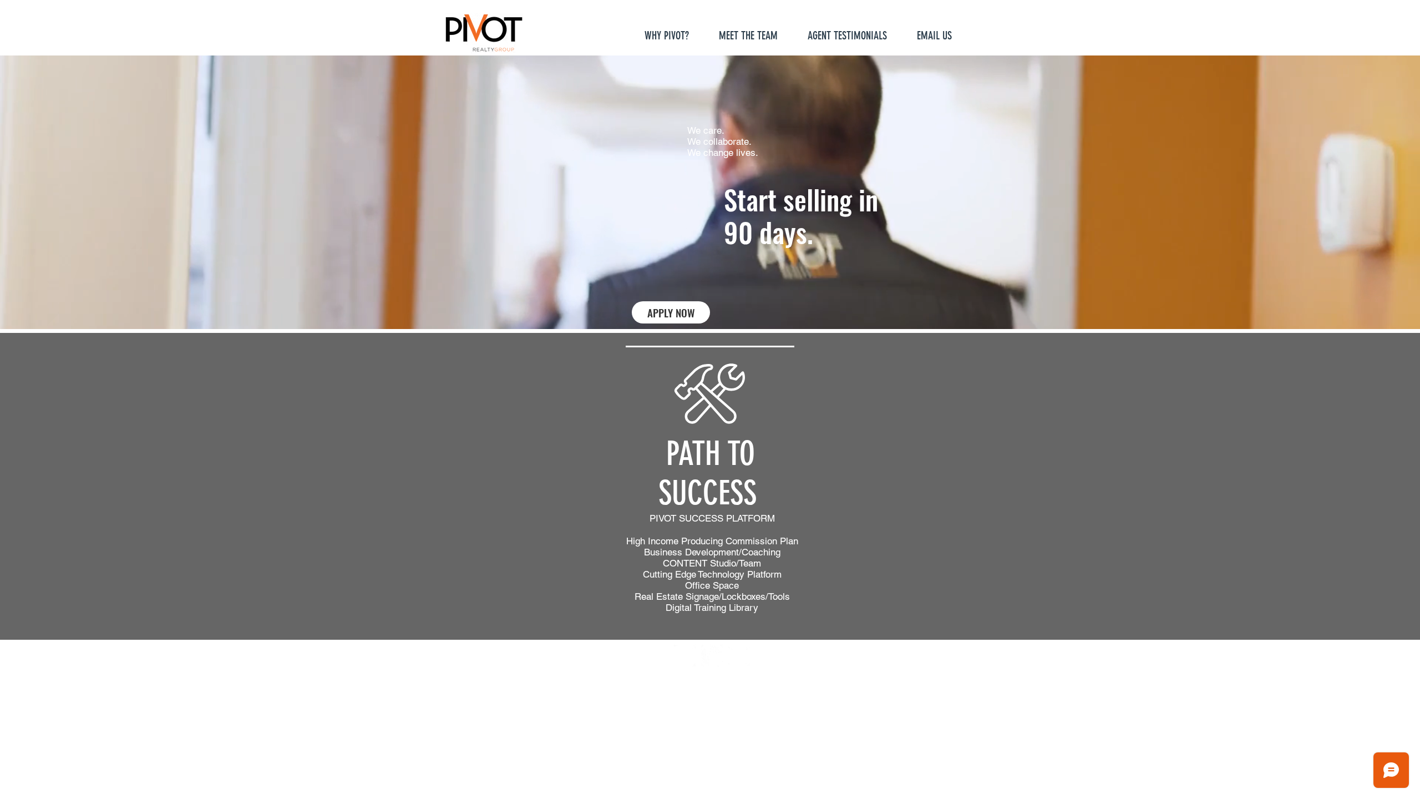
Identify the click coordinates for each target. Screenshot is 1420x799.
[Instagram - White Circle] (712, 655)
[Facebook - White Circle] (685, 655)
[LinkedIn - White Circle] (739, 655)
